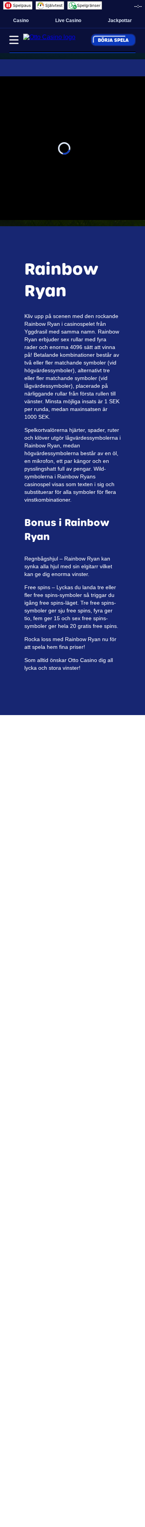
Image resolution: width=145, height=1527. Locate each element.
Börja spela (113, 40)
